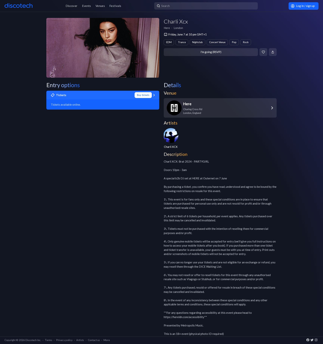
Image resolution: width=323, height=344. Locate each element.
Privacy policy (64, 340)
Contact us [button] (94, 340)
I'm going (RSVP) (211, 52)
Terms (48, 340)
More (107, 340)
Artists (80, 340)
